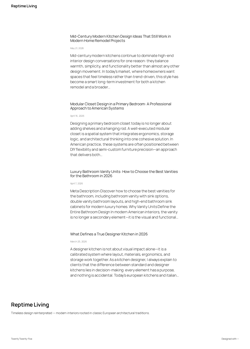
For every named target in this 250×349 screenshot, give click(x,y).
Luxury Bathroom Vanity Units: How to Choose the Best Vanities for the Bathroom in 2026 (124, 173)
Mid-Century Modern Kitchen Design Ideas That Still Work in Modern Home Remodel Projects (120, 38)
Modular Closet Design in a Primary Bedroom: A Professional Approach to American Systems (120, 106)
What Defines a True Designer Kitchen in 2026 (109, 234)
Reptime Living (24, 6)
